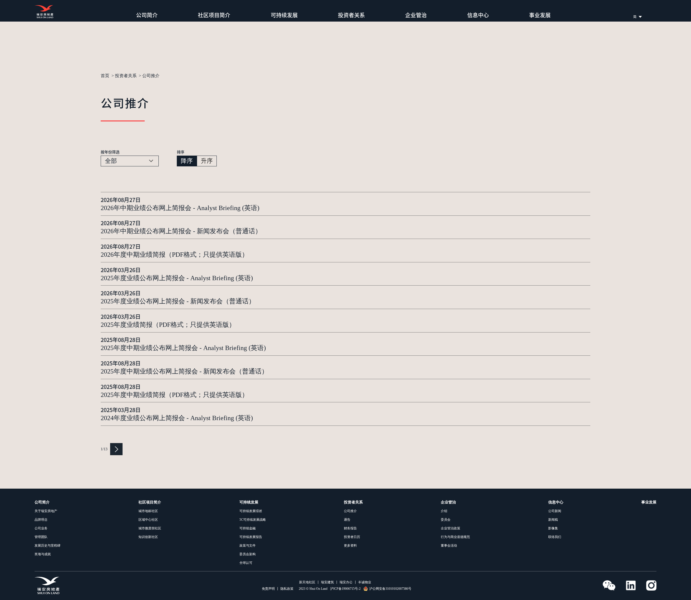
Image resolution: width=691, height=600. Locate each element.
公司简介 (147, 15)
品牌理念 (41, 520)
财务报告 (350, 528)
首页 (105, 76)
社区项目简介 (214, 15)
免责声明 (268, 588)
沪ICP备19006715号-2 (345, 588)
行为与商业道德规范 (455, 537)
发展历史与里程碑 (47, 545)
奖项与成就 (43, 554)
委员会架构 (247, 554)
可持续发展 (284, 15)
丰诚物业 (364, 582)
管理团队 (41, 537)
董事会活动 (449, 545)
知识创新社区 (148, 537)
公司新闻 (554, 511)
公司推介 (350, 511)
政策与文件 (247, 545)
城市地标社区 (148, 511)
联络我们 (554, 537)
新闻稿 (553, 520)
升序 (207, 160)
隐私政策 (286, 588)
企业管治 (416, 15)
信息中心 (478, 15)
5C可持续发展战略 (252, 520)
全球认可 (245, 563)
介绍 (444, 511)
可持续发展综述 (250, 511)
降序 (187, 160)
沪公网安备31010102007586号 (390, 589)
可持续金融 (247, 528)
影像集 (553, 528)
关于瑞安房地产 (46, 511)
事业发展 (540, 15)
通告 (347, 520)
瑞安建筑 (327, 582)
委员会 (445, 520)
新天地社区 (307, 582)
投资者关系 (351, 15)
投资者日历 (352, 537)
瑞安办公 (346, 582)
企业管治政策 (450, 528)
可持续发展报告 (250, 537)
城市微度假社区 (149, 528)
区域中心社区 (148, 520)
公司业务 (41, 528)
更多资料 (350, 545)
